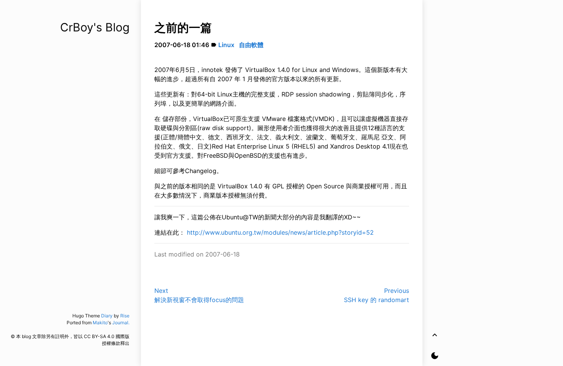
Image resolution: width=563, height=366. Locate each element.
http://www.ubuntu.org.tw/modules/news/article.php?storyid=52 (280, 232)
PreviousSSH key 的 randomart (376, 295)
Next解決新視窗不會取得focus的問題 (199, 295)
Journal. (120, 322)
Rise (124, 316)
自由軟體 (251, 45)
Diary (107, 316)
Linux (226, 45)
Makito (100, 322)
